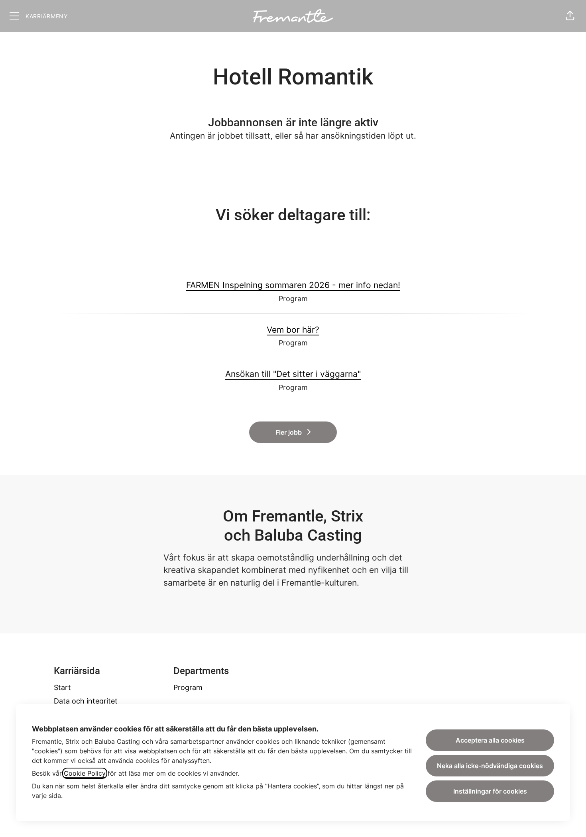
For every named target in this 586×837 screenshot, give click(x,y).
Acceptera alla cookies (490, 740)
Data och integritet (86, 701)
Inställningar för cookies (490, 791)
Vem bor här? (293, 330)
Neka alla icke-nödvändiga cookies (490, 766)
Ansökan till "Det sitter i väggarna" (293, 374)
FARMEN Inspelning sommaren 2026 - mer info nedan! (293, 285)
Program (188, 687)
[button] (570, 16)
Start (62, 687)
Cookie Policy (85, 773)
